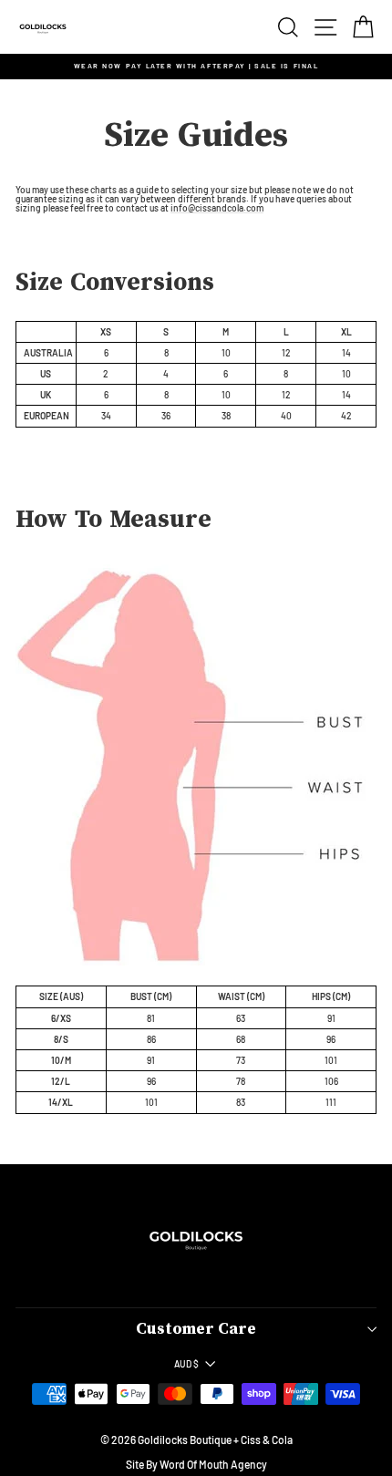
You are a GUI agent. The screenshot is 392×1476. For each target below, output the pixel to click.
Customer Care (196, 1329)
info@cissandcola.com (216, 208)
